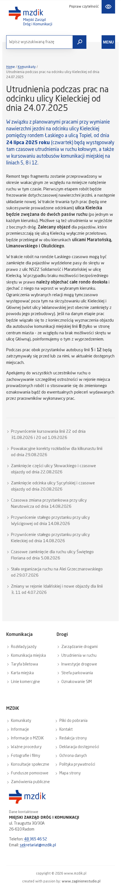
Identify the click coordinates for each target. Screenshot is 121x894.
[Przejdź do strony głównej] (30, 16)
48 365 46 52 (35, 839)
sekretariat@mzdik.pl (38, 845)
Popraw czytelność (84, 6)
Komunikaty (27, 67)
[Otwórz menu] (108, 42)
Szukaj (79, 42)
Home (10, 67)
